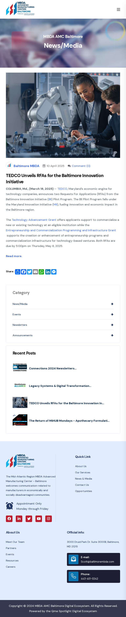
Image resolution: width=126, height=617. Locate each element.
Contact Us (82, 485)
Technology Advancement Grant (34, 220)
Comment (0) (81, 166)
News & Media (83, 478)
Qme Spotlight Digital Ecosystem (74, 611)
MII (55, 204)
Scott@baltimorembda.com (97, 561)
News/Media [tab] (20, 304)
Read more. (14, 256)
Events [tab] (17, 314)
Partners (11, 548)
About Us (80, 466)
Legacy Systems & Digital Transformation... (60, 386)
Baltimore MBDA (26, 166)
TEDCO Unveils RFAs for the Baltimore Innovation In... (66, 403)
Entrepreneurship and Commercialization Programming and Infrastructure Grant (61, 230)
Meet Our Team (15, 542)
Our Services (82, 472)
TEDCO (62, 189)
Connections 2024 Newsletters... (52, 368)
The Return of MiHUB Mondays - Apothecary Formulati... (69, 421)
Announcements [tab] (22, 335)
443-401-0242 (89, 578)
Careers (10, 566)
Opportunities (83, 491)
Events (10, 554)
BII (50, 199)
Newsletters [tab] (20, 325)
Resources (12, 560)
